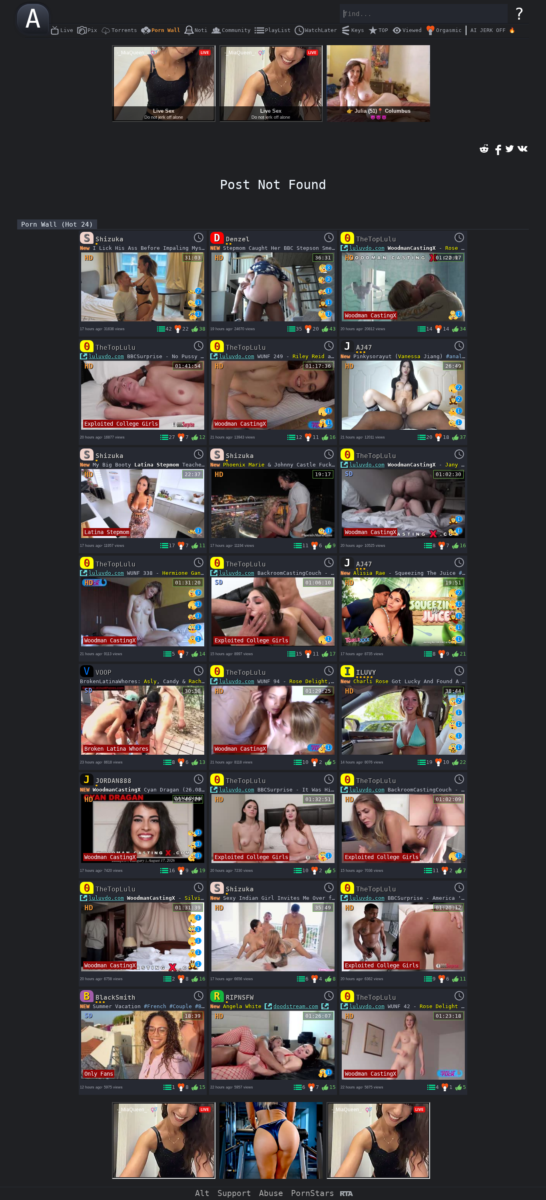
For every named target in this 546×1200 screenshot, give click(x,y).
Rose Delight (464, 248)
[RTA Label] (346, 1194)
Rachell (200, 681)
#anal (454, 356)
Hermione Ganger (186, 573)
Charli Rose (371, 681)
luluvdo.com (367, 248)
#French (155, 1006)
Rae (380, 573)
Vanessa (409, 356)
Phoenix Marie (244, 465)
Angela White (242, 1006)
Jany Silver (462, 465)
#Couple (180, 1006)
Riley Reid (309, 356)
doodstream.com (295, 1006)
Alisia (363, 573)
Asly (150, 681)
